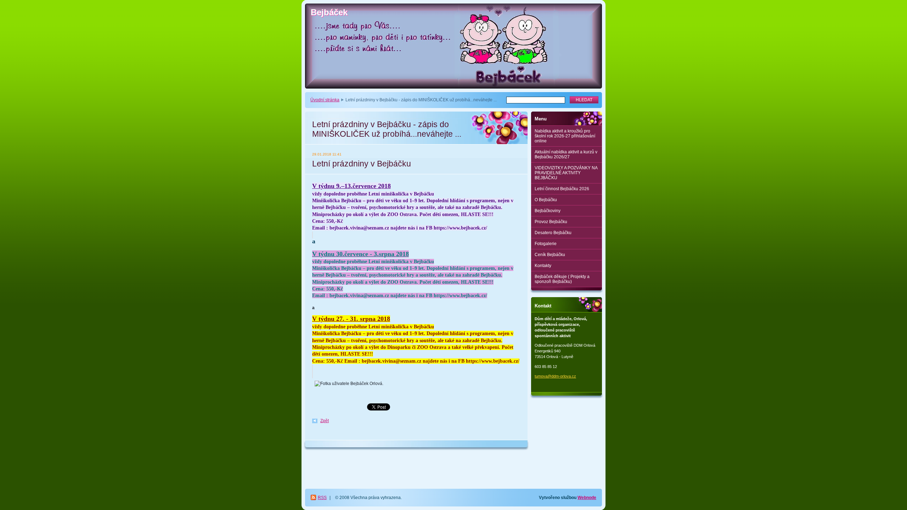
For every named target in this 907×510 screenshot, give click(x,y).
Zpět (324, 420)
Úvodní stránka (324, 99)
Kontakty (543, 265)
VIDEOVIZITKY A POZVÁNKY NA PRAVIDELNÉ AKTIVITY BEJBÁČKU (566, 172)
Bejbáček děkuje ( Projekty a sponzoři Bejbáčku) (562, 279)
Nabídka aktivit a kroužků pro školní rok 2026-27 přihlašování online (565, 136)
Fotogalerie (546, 243)
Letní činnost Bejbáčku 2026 (562, 188)
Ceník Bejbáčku (550, 254)
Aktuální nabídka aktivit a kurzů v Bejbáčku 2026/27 (566, 154)
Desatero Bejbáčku (553, 232)
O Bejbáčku (546, 199)
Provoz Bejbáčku (551, 221)
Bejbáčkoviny (547, 210)
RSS (322, 497)
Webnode (587, 497)
